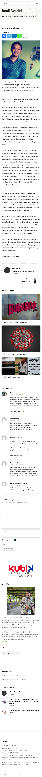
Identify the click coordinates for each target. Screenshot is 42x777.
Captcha (5, 540)
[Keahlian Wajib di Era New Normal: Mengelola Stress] (4, 712)
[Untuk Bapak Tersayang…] (21, 366)
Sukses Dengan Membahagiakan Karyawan (23, 692)
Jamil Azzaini (12, 10)
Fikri (11, 393)
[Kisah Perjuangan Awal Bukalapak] (21, 307)
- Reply (23, 395)
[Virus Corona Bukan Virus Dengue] (21, 338)
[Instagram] (18, 653)
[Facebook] (4, 36)
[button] (15, 540)
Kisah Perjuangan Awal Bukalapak (14, 322)
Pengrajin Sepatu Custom (19, 483)
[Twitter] (9, 36)
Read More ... (6, 641)
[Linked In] (13, 653)
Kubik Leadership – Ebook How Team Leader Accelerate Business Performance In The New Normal (24, 701)
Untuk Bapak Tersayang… (11, 377)
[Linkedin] (14, 36)
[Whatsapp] (19, 36)
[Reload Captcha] (15, 540)
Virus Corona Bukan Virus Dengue (14, 354)
